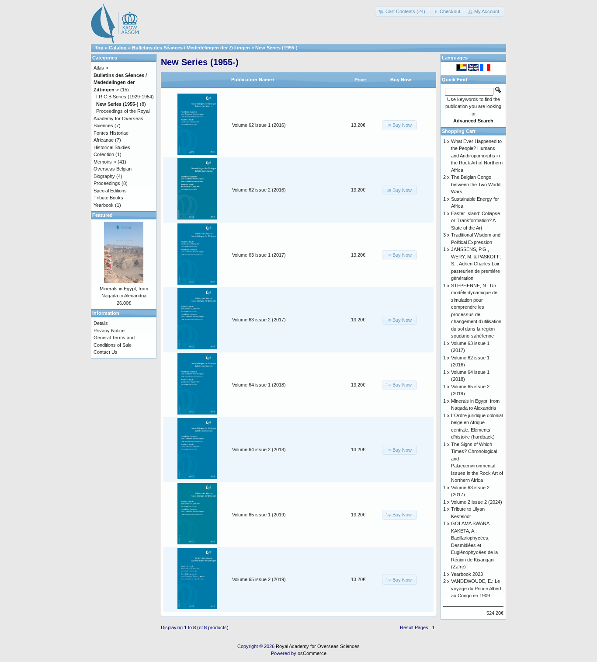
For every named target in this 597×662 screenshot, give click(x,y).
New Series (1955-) (276, 47)
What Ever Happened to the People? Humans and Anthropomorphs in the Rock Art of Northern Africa (477, 156)
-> (120, 82)
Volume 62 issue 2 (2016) (259, 189)
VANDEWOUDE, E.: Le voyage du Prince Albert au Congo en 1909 (476, 588)
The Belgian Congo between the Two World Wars (475, 184)
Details (101, 323)
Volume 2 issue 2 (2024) (476, 502)
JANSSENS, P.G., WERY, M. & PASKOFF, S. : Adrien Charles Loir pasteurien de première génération (476, 264)
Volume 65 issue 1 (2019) (259, 514)
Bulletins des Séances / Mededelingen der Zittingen (191, 47)
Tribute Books (108, 197)
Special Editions (110, 190)
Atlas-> (101, 67)
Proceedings (107, 183)
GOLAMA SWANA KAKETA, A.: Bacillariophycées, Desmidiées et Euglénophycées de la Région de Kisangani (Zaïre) (474, 545)
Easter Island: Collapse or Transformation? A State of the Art (475, 220)
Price (360, 79)
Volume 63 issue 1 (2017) (259, 255)
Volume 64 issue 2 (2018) (259, 449)
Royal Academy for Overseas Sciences (318, 646)
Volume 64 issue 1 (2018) (259, 384)
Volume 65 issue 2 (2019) (259, 579)
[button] (402, 12)
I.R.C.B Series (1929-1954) (125, 96)
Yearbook (104, 205)
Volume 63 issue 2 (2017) (259, 319)
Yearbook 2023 (467, 574)
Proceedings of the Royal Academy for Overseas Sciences (121, 118)
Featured (102, 215)
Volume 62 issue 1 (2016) (259, 125)
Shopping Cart (459, 131)
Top (99, 47)
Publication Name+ (252, 79)
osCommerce (312, 653)
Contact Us (106, 352)
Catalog (118, 47)
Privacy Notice (109, 330)
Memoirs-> (105, 161)
